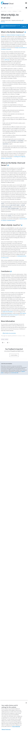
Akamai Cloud (3, 11)
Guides (9, 11)
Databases (15, 11)
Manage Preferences (6, 729)
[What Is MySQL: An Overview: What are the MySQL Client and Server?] (8, 165)
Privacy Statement (16, 726)
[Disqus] (14, 396)
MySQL (20, 11)
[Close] (26, 703)
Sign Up (24, 26)
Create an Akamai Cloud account (8, 25)
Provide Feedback (14, 355)
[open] (1, 7)
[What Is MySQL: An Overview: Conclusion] (11, 271)
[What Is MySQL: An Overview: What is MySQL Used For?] (21, 225)
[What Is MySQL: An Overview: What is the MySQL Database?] (25, 32)
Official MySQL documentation (9, 333)
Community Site (14, 372)
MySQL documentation (8, 311)
